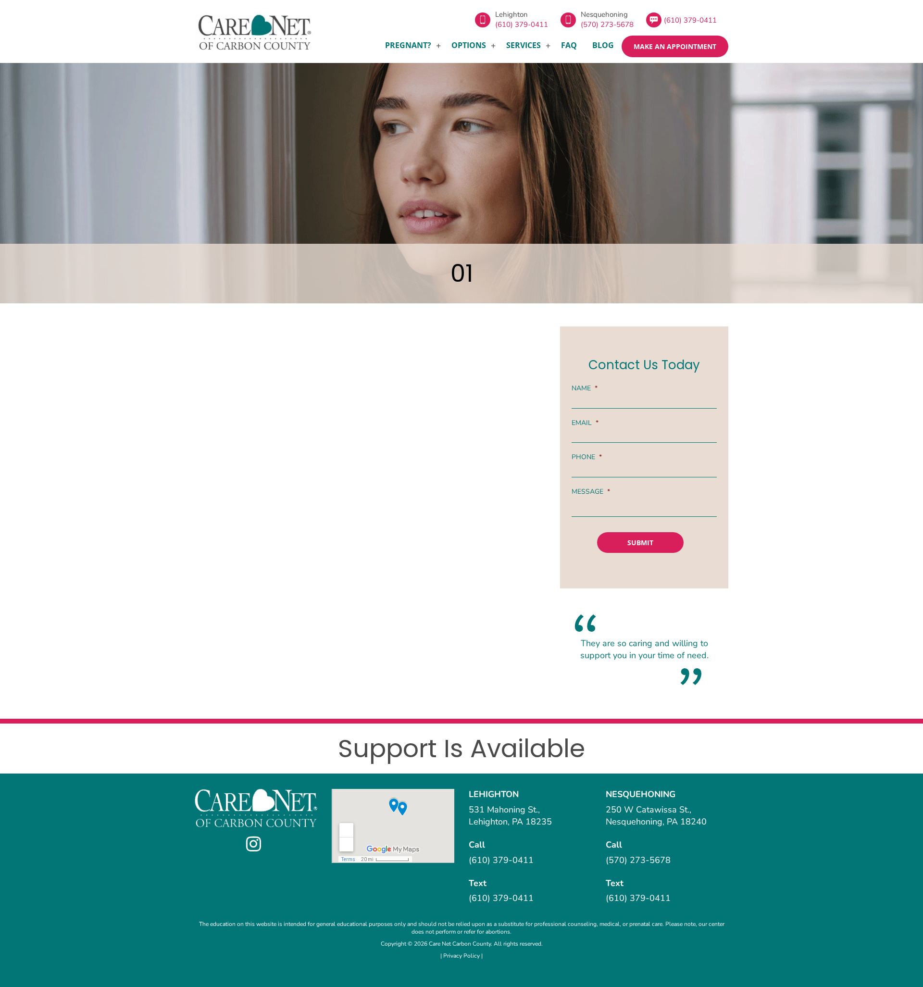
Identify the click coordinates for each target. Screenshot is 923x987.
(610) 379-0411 (521, 24)
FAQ (569, 45)
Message (591, 491)
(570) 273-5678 (607, 24)
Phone (587, 457)
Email (585, 423)
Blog (603, 45)
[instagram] (256, 844)
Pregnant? (408, 45)
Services (523, 45)
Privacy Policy (462, 956)
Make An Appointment (675, 46)
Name (585, 388)
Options (468, 45)
